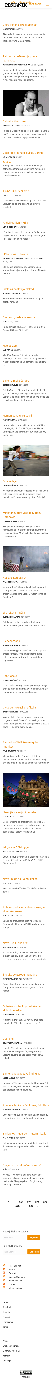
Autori (12, 1269)
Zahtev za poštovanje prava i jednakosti (20, 58)
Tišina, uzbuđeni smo (16, 191)
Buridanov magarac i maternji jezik (24, 1133)
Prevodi (12, 1273)
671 (37, 1202)
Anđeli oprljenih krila (15, 222)
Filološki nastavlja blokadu (19, 289)
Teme (5, 1327)
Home (5, 1302)
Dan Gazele (10, 676)
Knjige (5, 1341)
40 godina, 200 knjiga (16, 847)
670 (29, 1202)
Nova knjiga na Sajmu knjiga (20, 879)
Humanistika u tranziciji (17, 415)
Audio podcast (15, 1280)
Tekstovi (7, 1307)
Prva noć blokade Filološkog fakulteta (26, 1105)
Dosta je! (8, 1038)
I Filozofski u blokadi (15, 254)
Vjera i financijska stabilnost (20, 24)
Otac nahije (10, 481)
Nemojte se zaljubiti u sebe (19, 812)
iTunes (12, 1284)
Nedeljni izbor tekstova (15, 1231)
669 (21, 1202)
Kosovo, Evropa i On (15, 577)
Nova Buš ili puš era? (15, 943)
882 (31, 1206)
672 (45, 1202)
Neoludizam (10, 345)
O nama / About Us (11, 1351)
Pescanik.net (15, 1266)
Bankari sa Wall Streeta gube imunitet (20, 744)
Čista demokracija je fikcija (19, 707)
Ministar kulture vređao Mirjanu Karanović (22, 515)
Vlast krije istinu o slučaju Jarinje (23, 152)
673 (17, 1206)
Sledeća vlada (11, 641)
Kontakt (6, 1356)
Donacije (7, 1361)
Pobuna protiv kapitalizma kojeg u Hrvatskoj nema (24, 909)
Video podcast (15, 1288)
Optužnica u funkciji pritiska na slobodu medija (22, 1008)
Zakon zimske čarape (16, 380)
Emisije (6, 1312)
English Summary (12, 1246)
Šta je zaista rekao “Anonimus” (22, 1165)
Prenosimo (8, 1322)
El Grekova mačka (14, 612)
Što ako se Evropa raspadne (20, 974)
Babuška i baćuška (14, 121)
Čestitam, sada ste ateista (19, 317)
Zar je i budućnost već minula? (21, 1073)
